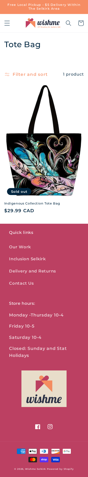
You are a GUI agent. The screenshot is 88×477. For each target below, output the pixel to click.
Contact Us (21, 283)
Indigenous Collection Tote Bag (32, 203)
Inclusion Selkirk (27, 258)
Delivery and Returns (32, 271)
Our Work (20, 246)
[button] (7, 23)
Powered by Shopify (60, 469)
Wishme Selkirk (35, 469)
